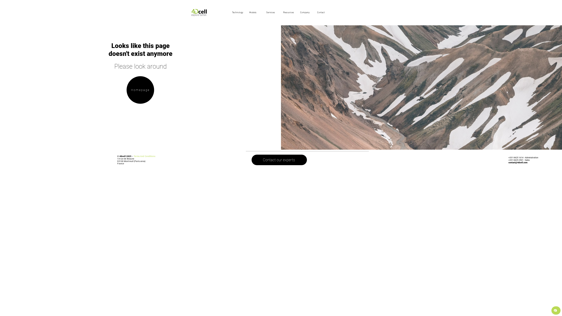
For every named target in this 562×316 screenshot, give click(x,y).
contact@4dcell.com (517, 162)
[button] (238, 12)
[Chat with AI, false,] (556, 310)
